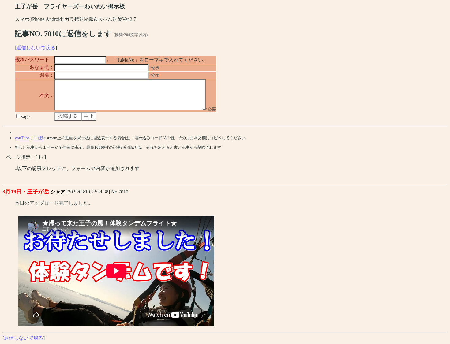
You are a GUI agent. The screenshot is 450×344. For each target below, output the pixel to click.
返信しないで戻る (35, 47)
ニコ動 (37, 138)
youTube (22, 138)
